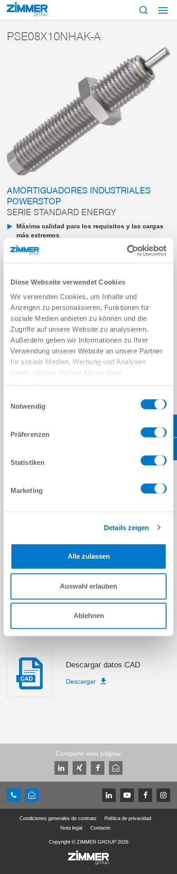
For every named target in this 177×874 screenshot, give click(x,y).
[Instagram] (163, 795)
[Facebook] (97, 768)
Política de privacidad (127, 818)
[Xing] (79, 768)
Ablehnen (89, 615)
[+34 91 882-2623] (13, 795)
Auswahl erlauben (88, 586)
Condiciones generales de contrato (58, 818)
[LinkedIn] (61, 768)
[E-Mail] (116, 768)
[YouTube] (127, 795)
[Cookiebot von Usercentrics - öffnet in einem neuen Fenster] (127, 250)
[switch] (154, 434)
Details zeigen (126, 527)
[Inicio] (27, 9)
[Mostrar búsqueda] (143, 10)
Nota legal (71, 828)
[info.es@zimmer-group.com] (32, 795)
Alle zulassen (89, 556)
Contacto (100, 828)
